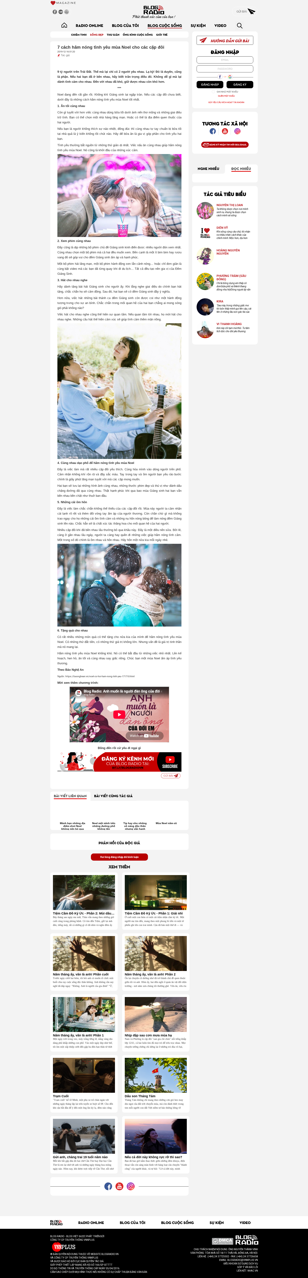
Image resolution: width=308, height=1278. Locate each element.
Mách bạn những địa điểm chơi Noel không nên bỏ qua (166, 826)
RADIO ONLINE (89, 25)
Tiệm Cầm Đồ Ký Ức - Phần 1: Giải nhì (154, 913)
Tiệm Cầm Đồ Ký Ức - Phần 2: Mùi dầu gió (84, 913)
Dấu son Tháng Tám (140, 1096)
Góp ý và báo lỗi (247, 1267)
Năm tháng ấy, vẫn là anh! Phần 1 (78, 1035)
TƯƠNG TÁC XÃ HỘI (225, 123)
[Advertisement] (119, 1204)
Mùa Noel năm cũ (135, 823)
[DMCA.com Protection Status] (222, 1241)
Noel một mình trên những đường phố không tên (72, 826)
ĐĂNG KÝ (240, 84)
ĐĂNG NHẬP (210, 84)
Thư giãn (113, 34)
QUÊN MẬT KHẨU (226, 95)
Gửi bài (242, 11)
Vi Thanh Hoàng (229, 324)
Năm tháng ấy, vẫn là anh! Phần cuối (81, 974)
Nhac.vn (252, 1270)
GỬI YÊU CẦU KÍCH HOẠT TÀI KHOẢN (226, 102)
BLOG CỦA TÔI (125, 25)
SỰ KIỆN (198, 25)
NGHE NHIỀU (208, 168)
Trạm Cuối (61, 1096)
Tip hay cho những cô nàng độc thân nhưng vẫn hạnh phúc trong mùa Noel (104, 826)
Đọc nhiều (241, 168)
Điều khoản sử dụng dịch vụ (241, 1263)
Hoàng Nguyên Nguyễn (228, 252)
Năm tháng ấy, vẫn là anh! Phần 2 (150, 974)
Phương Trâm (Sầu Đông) (231, 277)
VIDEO (220, 25)
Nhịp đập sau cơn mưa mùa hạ (148, 1035)
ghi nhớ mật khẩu (227, 91)
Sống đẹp (96, 34)
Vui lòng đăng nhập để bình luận (119, 857)
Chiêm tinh (79, 34)
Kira (220, 301)
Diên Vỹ (222, 227)
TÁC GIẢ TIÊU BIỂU (225, 194)
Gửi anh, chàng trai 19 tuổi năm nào (80, 1157)
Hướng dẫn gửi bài (229, 40)
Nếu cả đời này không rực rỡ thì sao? (153, 1157)
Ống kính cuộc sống (138, 34)
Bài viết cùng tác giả (113, 795)
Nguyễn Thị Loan (230, 205)
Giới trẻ (162, 34)
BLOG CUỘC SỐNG (165, 25)
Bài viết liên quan (70, 795)
